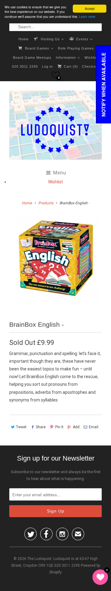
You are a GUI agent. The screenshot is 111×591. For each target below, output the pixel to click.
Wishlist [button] (55, 181)
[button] (56, 75)
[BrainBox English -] (55, 260)
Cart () (70, 66)
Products (45, 203)
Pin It (59, 427)
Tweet (21, 427)
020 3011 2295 (25, 66)
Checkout (90, 66)
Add (76, 427)
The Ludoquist (39, 559)
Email (93, 427)
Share (41, 427)
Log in (47, 66)
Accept (90, 8)
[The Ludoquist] (55, 126)
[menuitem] (23, 38)
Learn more (87, 16)
